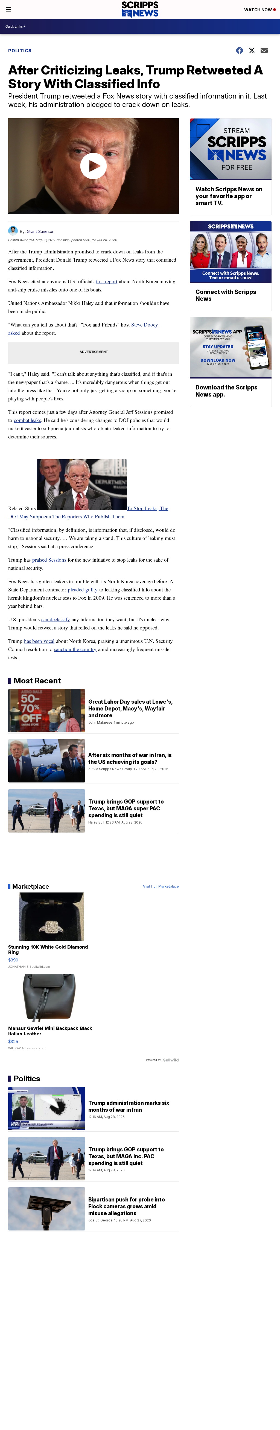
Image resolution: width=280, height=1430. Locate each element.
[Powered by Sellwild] (171, 1060)
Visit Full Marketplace (161, 886)
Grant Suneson (40, 231)
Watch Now (258, 9)
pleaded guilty (83, 589)
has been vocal (39, 640)
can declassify (55, 619)
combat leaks (27, 420)
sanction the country (75, 649)
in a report (106, 281)
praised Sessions (49, 559)
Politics (20, 50)
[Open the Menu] (8, 9)
